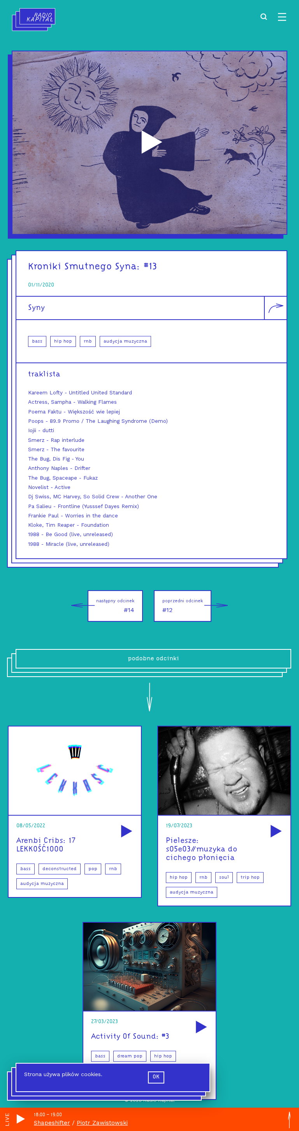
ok (156, 1077)
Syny (36, 308)
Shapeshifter (52, 1122)
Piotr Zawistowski (102, 1122)
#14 (115, 606)
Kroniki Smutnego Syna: (84, 267)
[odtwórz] (125, 832)
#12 (182, 606)
